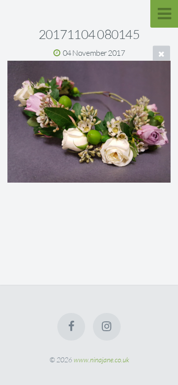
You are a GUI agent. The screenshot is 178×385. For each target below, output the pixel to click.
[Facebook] (71, 327)
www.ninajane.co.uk (101, 359)
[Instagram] (107, 327)
